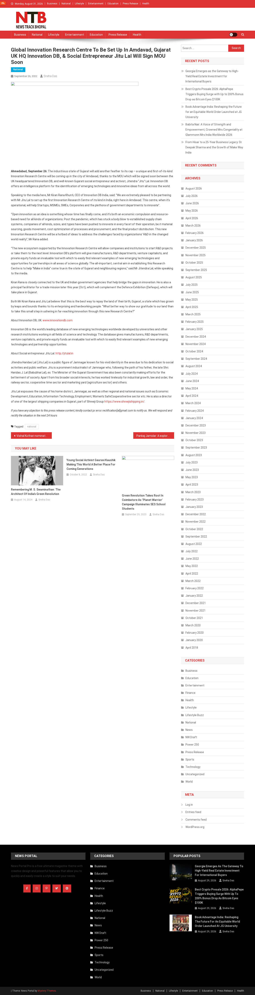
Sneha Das (50, 76)
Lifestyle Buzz (194, 715)
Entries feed (193, 812)
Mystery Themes (47, 990)
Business (52, 3)
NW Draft (191, 737)
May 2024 (191, 388)
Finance (190, 692)
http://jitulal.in (64, 353)
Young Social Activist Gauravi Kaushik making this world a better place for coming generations (91, 464)
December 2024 (195, 336)
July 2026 (191, 195)
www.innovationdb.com (58, 320)
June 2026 (192, 203)
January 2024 (194, 418)
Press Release (130, 3)
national (31, 426)
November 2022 (195, 521)
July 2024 (191, 373)
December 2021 (195, 603)
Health (145, 3)
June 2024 (192, 381)
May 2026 (191, 210)
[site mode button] (233, 35)
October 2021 (194, 618)
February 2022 (194, 588)
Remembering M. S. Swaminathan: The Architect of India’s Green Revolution (36, 492)
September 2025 (196, 270)
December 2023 (195, 425)
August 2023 (193, 455)
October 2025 (194, 262)
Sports (189, 759)
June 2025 (192, 292)
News (189, 729)
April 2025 (191, 307)
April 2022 (191, 573)
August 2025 (193, 277)
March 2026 (193, 225)
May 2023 (191, 477)
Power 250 (192, 744)
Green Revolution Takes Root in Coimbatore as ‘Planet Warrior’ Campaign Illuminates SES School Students (144, 502)
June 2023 (192, 469)
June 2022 (192, 558)
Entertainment (95, 3)
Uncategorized (194, 774)
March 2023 (193, 492)
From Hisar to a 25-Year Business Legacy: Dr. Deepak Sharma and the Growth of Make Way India (214, 147)
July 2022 (191, 551)
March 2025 (193, 314)
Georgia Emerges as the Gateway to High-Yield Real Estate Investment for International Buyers (212, 76)
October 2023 (194, 440)
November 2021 (195, 610)
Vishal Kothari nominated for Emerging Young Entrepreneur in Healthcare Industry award (34, 435)
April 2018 (191, 647)
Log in (189, 804)
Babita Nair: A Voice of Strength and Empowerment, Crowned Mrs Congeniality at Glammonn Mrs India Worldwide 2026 (213, 129)
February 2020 (194, 632)
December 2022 (195, 514)
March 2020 (193, 625)
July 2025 (191, 284)
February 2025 (194, 321)
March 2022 (193, 581)
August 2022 (193, 543)
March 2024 (193, 403)
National (66, 3)
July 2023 (191, 462)
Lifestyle (79, 3)
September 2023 (196, 447)
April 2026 (191, 218)
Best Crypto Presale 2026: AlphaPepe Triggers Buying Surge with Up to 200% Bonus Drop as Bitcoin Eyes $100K (214, 94)
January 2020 (194, 640)
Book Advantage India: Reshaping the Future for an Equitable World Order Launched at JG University (213, 112)
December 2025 (195, 247)
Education (113, 3)
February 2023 (194, 499)
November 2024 (195, 344)
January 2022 (194, 595)
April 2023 (191, 484)
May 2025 (191, 299)
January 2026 (194, 240)
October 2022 (194, 529)
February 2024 (194, 410)
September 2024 (196, 358)
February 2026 (194, 233)
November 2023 (195, 432)
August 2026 (193, 188)
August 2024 (193, 366)
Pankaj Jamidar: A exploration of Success (155, 435)
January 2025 (194, 329)
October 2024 (194, 351)
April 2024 (191, 395)
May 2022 (191, 566)
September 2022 (196, 536)
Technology (192, 766)
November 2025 (195, 255)
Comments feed (196, 819)
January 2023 (194, 506)
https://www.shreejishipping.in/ (124, 401)
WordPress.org (194, 827)
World (189, 781)
